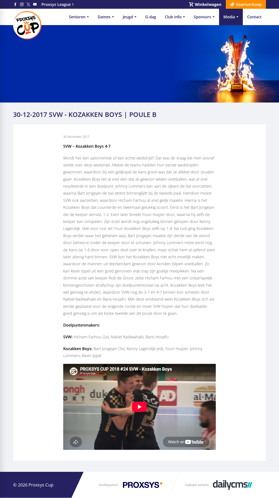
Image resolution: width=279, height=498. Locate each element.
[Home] (27, 25)
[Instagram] (22, 4)
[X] (28, 4)
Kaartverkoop (249, 4)
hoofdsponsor (108, 485)
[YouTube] (35, 4)
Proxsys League (56, 4)
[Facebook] (15, 4)
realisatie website (197, 485)
